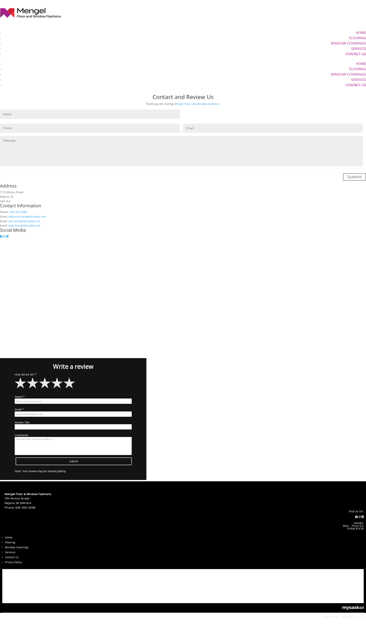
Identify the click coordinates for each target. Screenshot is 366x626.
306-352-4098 (18, 212)
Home (361, 32)
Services (358, 48)
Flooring (357, 38)
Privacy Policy (13, 562)
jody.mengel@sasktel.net (24, 225)
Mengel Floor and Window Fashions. (197, 104)
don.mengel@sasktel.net (24, 221)
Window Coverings (348, 43)
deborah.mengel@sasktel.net (27, 216)
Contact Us (356, 54)
